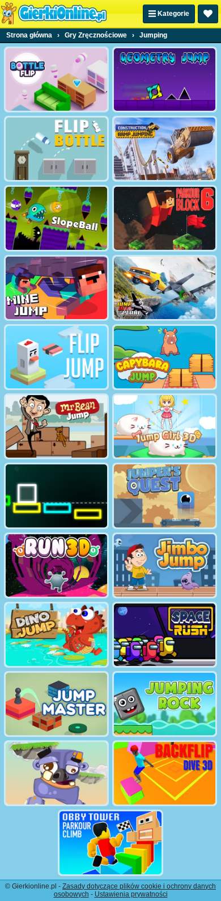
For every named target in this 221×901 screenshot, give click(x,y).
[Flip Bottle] (56, 149)
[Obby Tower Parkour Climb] (110, 842)
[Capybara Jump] (164, 357)
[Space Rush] (164, 635)
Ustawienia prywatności (131, 894)
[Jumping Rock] (164, 704)
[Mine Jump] (56, 288)
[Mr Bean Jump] (56, 426)
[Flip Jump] (56, 357)
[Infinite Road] (56, 496)
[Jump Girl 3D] (164, 426)
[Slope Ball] (56, 218)
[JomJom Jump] (56, 773)
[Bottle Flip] (56, 79)
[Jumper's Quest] (164, 496)
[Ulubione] (208, 14)
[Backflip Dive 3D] (164, 773)
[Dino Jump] (56, 635)
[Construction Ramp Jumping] (164, 149)
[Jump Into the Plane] (164, 288)
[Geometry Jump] (164, 79)
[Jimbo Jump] (164, 565)
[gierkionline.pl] (54, 14)
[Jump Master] (56, 704)
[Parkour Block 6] (164, 218)
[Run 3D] (56, 565)
